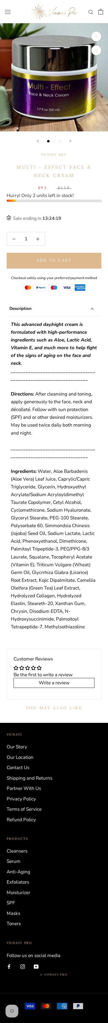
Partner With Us (24, 788)
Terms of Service (24, 809)
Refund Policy (21, 820)
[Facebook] (9, 966)
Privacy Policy (21, 799)
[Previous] (38, 141)
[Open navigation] (8, 11)
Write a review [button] (54, 683)
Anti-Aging (18, 872)
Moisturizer (18, 892)
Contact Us (18, 767)
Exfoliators (18, 882)
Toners (14, 923)
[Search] (90, 11)
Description (20, 308)
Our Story (17, 747)
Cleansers (17, 851)
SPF (11, 903)
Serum (13, 861)
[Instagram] (22, 966)
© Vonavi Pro (54, 975)
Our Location (20, 757)
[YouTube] (36, 966)
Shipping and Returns (29, 778)
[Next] (70, 141)
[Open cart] (100, 11)
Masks (13, 913)
